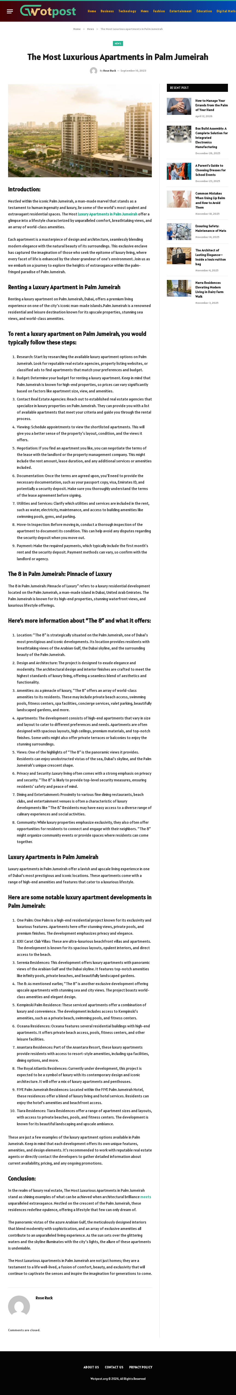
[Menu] (10, 11)
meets (145, 1196)
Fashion (159, 11)
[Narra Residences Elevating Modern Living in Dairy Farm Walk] (179, 288)
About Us (91, 1367)
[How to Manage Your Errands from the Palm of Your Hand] (179, 106)
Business (107, 11)
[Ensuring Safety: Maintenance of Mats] (179, 231)
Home (92, 11)
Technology (127, 11)
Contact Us (114, 1367)
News (145, 11)
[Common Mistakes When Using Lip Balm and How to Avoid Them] (179, 199)
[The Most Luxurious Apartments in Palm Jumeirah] (80, 131)
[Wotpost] (48, 11)
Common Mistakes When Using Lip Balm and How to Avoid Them (210, 200)
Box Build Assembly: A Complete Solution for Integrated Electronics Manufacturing (211, 137)
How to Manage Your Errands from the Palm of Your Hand (211, 105)
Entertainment (181, 11)
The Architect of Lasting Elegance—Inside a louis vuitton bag (210, 257)
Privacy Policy (140, 1367)
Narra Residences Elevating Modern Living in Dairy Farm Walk (209, 290)
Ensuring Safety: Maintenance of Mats (210, 228)
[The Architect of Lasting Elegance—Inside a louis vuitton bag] (179, 255)
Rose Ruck (109, 70)
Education (204, 11)
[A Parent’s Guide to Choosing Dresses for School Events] (179, 171)
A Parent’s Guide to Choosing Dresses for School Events (210, 170)
